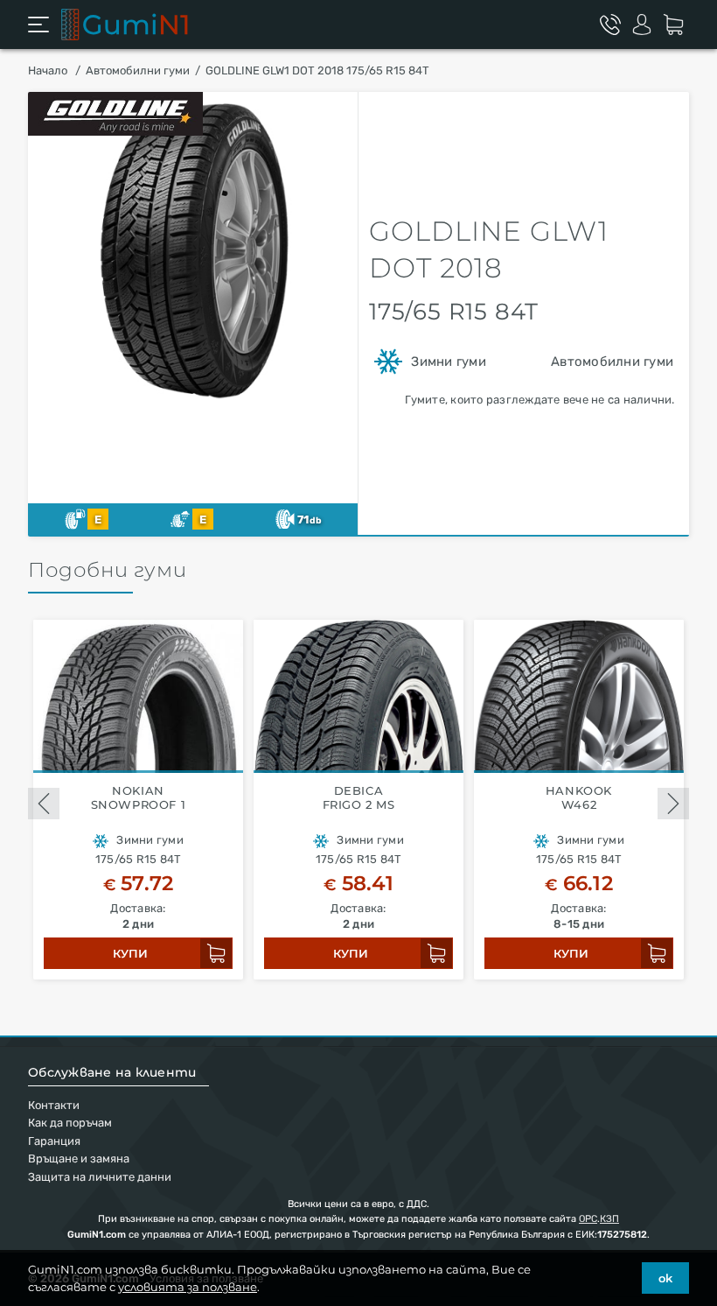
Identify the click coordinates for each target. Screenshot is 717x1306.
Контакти (54, 1105)
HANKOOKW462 (579, 797)
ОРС (588, 1219)
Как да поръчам (70, 1122)
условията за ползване (187, 1287)
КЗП (609, 1219)
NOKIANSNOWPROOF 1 (138, 797)
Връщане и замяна (78, 1158)
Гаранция (54, 1141)
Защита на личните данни (99, 1176)
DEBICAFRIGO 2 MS (359, 797)
